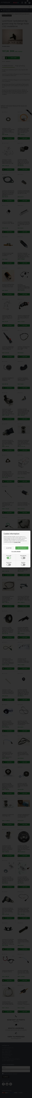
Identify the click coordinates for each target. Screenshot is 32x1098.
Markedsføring (23, 555)
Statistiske (23, 562)
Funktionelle (8, 562)
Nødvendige (8, 555)
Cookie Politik (17, 542)
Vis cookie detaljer (16, 551)
